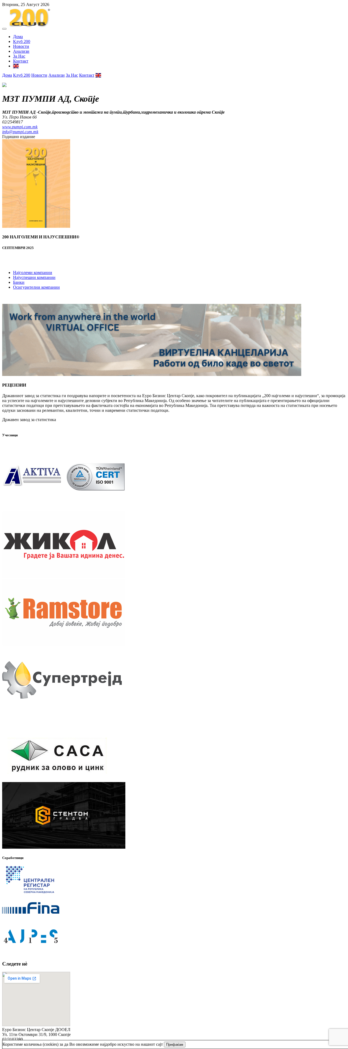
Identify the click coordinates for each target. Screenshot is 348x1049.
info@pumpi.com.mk (20, 131)
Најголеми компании (32, 272)
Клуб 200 (21, 41)
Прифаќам (174, 1044)
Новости (21, 46)
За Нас (19, 56)
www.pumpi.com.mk (20, 126)
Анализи (21, 51)
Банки (18, 282)
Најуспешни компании (34, 277)
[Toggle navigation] (4, 29)
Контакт (20, 61)
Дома (18, 36)
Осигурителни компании (36, 287)
